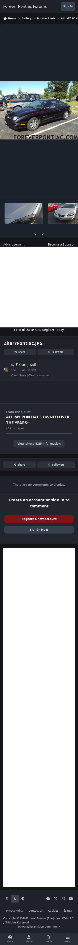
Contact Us (36, 910)
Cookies (53, 910)
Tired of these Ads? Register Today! (39, 330)
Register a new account (39, 519)
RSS (69, 910)
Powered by (39, 926)
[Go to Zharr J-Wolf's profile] (6, 370)
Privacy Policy (14, 910)
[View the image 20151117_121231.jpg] (24, 213)
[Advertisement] (39, 287)
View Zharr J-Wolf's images (30, 375)
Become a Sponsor (61, 244)
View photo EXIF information (39, 443)
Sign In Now (39, 529)
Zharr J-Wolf (27, 365)
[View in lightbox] (39, 110)
